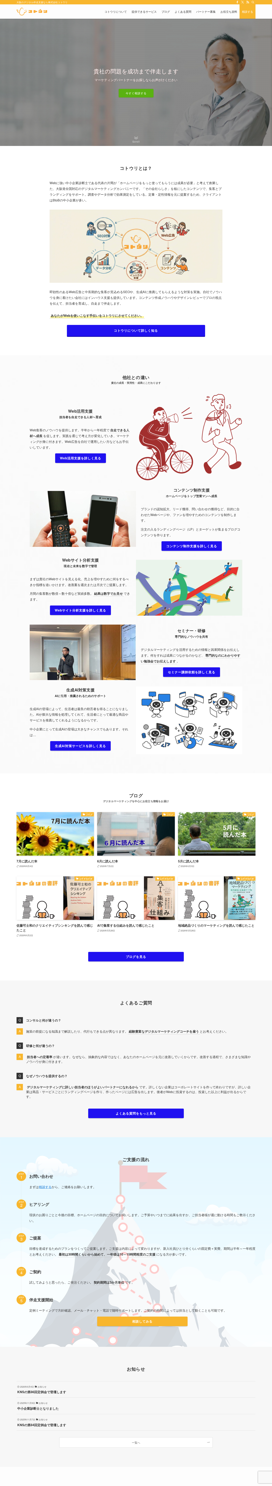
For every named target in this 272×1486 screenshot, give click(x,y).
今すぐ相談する (136, 93)
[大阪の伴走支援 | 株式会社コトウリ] (32, 12)
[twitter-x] (242, 2)
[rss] (247, 2)
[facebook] (237, 2)
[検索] (252, 2)
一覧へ (136, 1442)
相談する (45, 1187)
